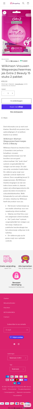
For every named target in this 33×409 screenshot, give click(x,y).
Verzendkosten (19, 84)
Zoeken (6, 298)
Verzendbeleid (17, 395)
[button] (4, 3)
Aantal (4, 89)
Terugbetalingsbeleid (24, 389)
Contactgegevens (9, 392)
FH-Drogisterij (11, 386)
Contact (6, 317)
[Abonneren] (27, 329)
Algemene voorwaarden (24, 392)
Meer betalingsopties (16, 112)
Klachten (7, 307)
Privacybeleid (12, 389)
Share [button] (5, 118)
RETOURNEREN (9, 312)
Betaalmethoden (9, 303)
